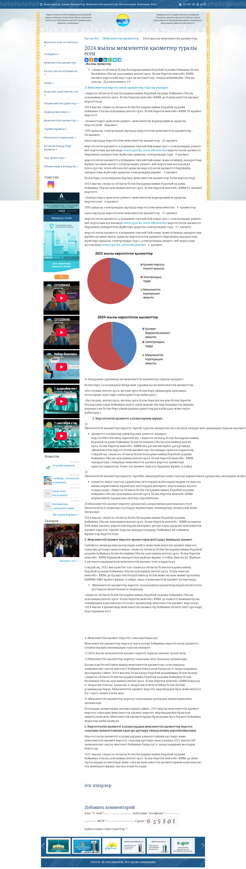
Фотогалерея (127, 4)
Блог (154, 4)
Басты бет (92, 38)
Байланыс (143, 4)
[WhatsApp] (110, 60)
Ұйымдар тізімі (61, 218)
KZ (184, 4)
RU (189, 4)
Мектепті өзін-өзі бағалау (61, 42)
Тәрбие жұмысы (54, 128)
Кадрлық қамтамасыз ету (61, 91)
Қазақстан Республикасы (60, 71)
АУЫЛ (48, 83)
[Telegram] (119, 60)
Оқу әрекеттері (54, 157)
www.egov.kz (133, 150)
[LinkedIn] (105, 60)
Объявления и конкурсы (60, 166)
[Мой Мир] (96, 60)
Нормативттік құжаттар (60, 103)
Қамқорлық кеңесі (56, 111)
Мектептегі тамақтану (59, 137)
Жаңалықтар (52, 4)
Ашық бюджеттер (73, 4)
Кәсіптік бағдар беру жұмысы (57, 147)
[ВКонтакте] (87, 60)
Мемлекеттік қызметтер (102, 4)
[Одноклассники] (91, 60)
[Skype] (115, 60)
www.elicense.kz (154, 150)
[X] (101, 60)
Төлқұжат (51, 54)
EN (193, 4)
